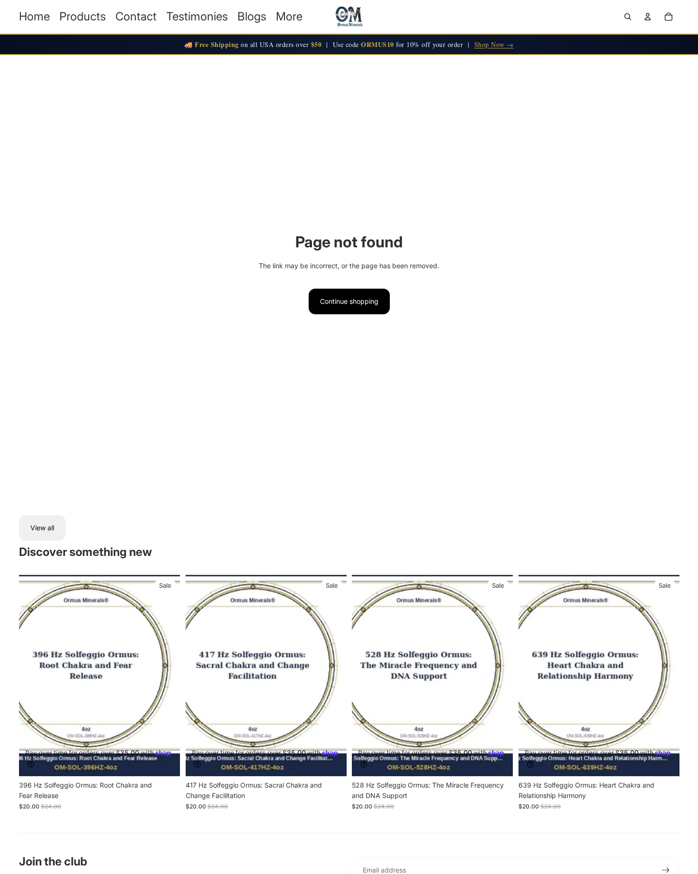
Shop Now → (494, 44)
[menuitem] (289, 16)
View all (42, 528)
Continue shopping (349, 301)
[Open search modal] (627, 16)
